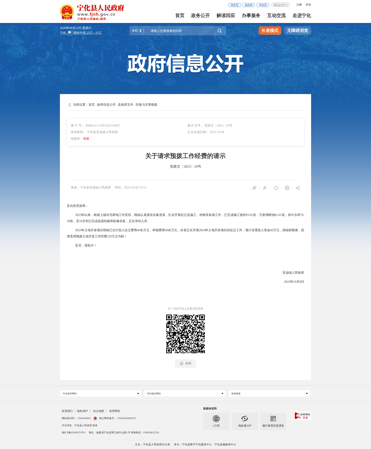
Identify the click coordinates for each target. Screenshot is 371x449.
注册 (299, 4)
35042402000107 (126, 418)
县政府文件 (125, 104)
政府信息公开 (106, 104)
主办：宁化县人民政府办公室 (152, 444)
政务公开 (200, 16)
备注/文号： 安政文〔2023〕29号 (209, 125)
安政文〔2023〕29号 (185, 166)
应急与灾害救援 (146, 104)
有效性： (80, 138)
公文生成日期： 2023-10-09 (205, 132)
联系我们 (67, 411)
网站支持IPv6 (281, 5)
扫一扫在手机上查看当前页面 (185, 308)
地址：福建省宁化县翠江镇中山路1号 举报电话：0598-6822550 (124, 432)
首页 (180, 16)
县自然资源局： (77, 205)
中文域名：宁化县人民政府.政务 (80, 425)
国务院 (235, 5)
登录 (308, 4)
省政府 (249, 5)
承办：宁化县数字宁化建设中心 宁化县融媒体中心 (205, 444)
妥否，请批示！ (86, 245)
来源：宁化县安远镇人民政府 (91, 187)
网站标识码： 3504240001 (77, 418)
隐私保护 (82, 411)
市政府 (263, 5)
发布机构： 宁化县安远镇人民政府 (94, 132)
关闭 (188, 363)
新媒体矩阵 (210, 408)
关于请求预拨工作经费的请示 (185, 155)
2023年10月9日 (294, 281)
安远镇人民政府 (293, 272)
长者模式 (269, 30)
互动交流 (276, 16)
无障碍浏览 (297, 30)
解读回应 (226, 16)
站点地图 (98, 411)
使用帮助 (114, 411)
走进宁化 (302, 16)
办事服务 (251, 16)
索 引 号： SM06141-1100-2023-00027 (95, 125)
